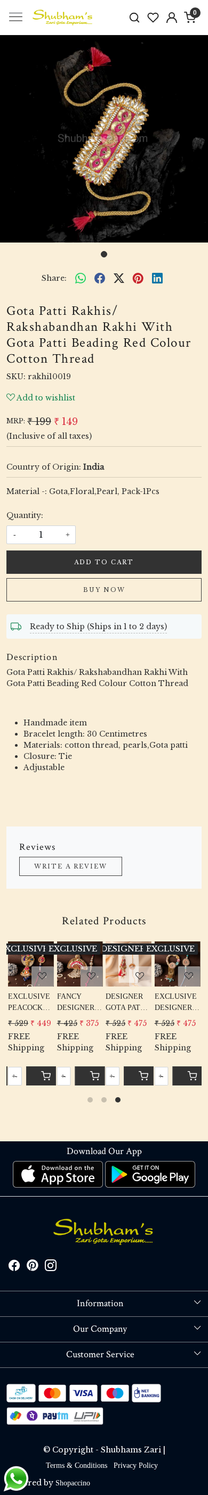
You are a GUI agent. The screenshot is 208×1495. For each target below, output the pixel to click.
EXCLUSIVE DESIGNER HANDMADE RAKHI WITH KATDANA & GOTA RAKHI (177, 1002)
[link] (134, 17)
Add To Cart (104, 562)
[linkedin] (157, 278)
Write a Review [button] (70, 866)
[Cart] (139, 1075)
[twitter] (119, 278)
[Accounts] (171, 17)
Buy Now (104, 590)
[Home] (63, 17)
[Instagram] (51, 1267)
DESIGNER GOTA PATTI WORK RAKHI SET (127, 1002)
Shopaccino (72, 1483)
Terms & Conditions (76, 1465)
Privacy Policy (136, 1465)
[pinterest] (138, 278)
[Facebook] (14, 1267)
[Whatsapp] (80, 278)
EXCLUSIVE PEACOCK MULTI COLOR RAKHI (29, 1002)
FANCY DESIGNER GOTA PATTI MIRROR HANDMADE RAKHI (78, 1002)
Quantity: (24, 515)
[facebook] (99, 278)
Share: (54, 278)
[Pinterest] (33, 1267)
